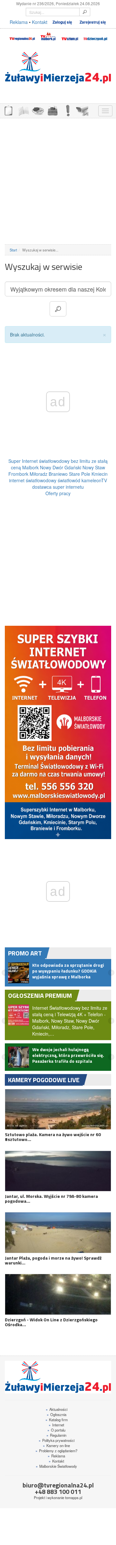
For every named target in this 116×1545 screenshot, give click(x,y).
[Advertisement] (58, 181)
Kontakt (39, 22)
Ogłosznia (56, 1421)
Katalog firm (56, 1426)
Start (13, 249)
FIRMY (23, 110)
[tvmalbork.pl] (47, 35)
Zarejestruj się (93, 22)
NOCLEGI (52, 110)
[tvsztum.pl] (70, 35)
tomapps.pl (73, 1504)
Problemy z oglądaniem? (56, 1457)
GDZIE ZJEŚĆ (38, 110)
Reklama (19, 22)
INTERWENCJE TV (67, 110)
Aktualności (56, 1416)
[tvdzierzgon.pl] (95, 35)
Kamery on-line (56, 1452)
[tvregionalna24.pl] (22, 35)
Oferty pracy (58, 493)
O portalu (56, 1437)
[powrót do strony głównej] (58, 67)
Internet (56, 1431)
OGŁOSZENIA (8, 110)
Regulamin (56, 1442)
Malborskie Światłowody (56, 1473)
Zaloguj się (62, 22)
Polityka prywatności (56, 1447)
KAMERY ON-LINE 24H (82, 110)
